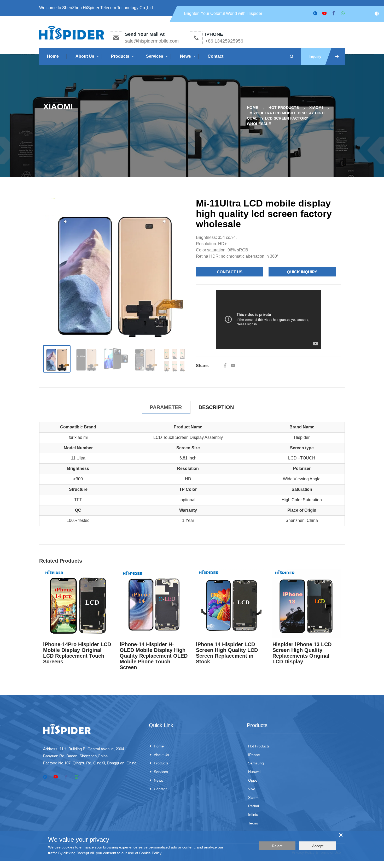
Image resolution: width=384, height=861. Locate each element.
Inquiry (315, 56)
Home (53, 56)
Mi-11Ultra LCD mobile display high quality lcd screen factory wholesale (285, 118)
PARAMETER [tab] (166, 407)
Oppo (252, 780)
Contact (215, 56)
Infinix (253, 814)
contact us (229, 272)
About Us (84, 56)
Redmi (253, 806)
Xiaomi (316, 107)
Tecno (253, 823)
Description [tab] (216, 407)
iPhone (254, 755)
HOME (252, 107)
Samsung (256, 763)
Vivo (251, 789)
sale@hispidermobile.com (152, 41)
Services (154, 56)
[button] (181, 269)
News (185, 56)
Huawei (254, 772)
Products (120, 56)
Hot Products (284, 107)
